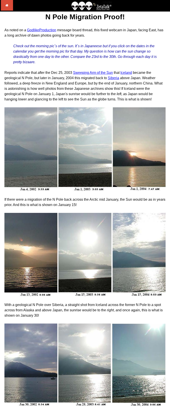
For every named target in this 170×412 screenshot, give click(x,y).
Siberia (113, 78)
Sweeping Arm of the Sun (93, 73)
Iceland (126, 73)
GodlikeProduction (41, 30)
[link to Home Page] (7, 9)
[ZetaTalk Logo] (91, 9)
